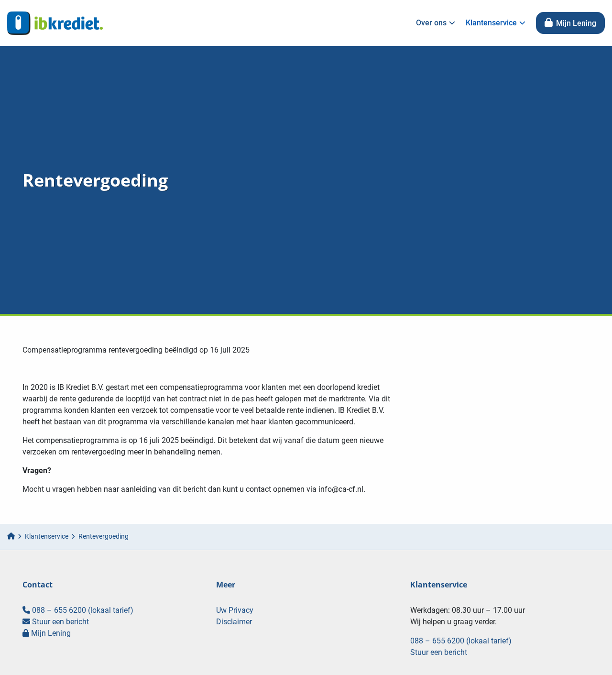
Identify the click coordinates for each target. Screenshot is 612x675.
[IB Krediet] (55, 23)
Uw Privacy (234, 610)
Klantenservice (491, 22)
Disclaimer (234, 621)
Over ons (431, 22)
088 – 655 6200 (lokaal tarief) (81, 610)
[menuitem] (433, 22)
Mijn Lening (575, 23)
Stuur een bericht (59, 621)
